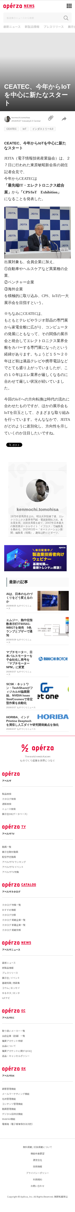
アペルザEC (8, 1017)
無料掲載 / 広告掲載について (37, 1147)
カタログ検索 (9, 798)
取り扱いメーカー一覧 (13, 1030)
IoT (24, 128)
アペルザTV (8, 833)
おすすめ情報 (9, 909)
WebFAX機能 (8, 1119)
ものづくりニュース (26, 707)
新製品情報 (32, 27)
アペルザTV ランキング (14, 861)
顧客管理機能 (9, 1088)
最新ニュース (12, 27)
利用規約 (37, 1179)
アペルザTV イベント (13, 866)
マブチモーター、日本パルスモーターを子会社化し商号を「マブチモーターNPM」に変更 (19, 659)
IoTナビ (6, 998)
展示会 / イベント (11, 977)
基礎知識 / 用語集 (11, 982)
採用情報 (37, 1166)
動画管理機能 (9, 1108)
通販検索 (6, 803)
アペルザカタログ (11, 891)
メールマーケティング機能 (15, 1093)
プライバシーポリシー (37, 1173)
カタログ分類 (9, 914)
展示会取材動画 (10, 851)
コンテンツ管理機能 (12, 1103)
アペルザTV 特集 (10, 872)
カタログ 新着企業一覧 (13, 924)
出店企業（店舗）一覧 (13, 1035)
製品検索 (6, 793)
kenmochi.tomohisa (20, 117)
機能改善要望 (37, 1153)
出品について (9, 1045)
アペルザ (6, 780)
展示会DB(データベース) (14, 814)
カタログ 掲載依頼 (11, 930)
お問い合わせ (37, 1186)
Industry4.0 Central (31, 121)
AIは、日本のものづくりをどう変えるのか (19, 597)
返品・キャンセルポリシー (16, 1056)
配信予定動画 (9, 856)
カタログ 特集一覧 (11, 904)
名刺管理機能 (9, 1098)
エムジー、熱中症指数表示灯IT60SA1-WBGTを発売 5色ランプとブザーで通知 (19, 627)
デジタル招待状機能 (12, 1114)
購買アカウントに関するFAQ (17, 1050)
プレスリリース (54, 27)
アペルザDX (8, 1075)
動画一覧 (6, 846)
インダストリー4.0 (42, 128)
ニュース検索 (9, 809)
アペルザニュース (11, 949)
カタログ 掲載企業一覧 (13, 919)
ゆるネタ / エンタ (11, 993)
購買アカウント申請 (12, 1040)
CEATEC (11, 128)
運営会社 (37, 1160)
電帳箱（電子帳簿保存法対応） (18, 1124)
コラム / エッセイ (11, 987)
